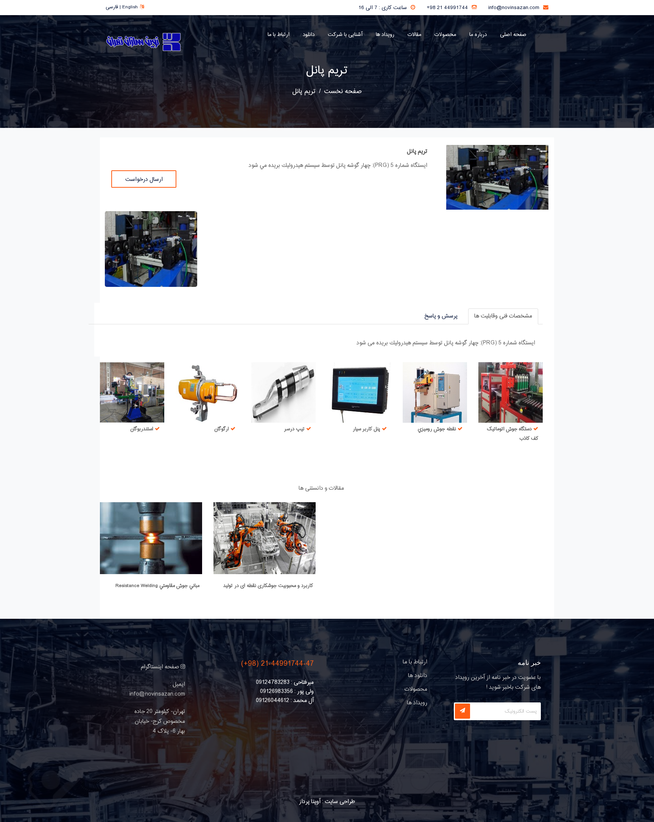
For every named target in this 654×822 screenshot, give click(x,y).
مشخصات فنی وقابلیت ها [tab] (503, 316)
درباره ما (478, 35)
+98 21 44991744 (447, 8)
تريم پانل (327, 71)
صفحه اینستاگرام (161, 667)
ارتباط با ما (279, 35)
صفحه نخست (343, 92)
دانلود (309, 35)
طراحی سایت (340, 802)
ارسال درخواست (144, 179)
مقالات (414, 35)
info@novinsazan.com (513, 8)
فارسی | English (121, 7)
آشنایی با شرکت (345, 35)
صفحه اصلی (513, 35)
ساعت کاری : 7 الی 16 (382, 8)
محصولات (445, 35)
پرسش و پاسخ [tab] (441, 316)
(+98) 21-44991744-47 (277, 664)
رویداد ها (385, 35)
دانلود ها (417, 676)
